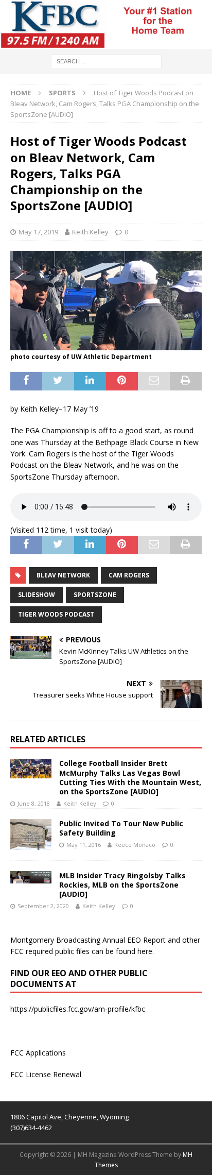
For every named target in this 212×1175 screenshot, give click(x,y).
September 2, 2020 (43, 906)
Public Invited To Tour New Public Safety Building (121, 828)
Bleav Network (63, 575)
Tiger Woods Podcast (56, 614)
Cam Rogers (129, 575)
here (144, 951)
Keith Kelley (90, 231)
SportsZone (95, 594)
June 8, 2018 (33, 803)
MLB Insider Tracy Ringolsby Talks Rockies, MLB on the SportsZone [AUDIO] (122, 885)
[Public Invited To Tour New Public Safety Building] (30, 834)
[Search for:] (106, 60)
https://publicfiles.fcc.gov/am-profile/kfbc (77, 1009)
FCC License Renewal (45, 1074)
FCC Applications (38, 1053)
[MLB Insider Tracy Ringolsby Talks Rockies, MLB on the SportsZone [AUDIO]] (30, 877)
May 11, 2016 (83, 844)
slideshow (36, 594)
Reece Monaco (134, 844)
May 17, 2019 (38, 231)
